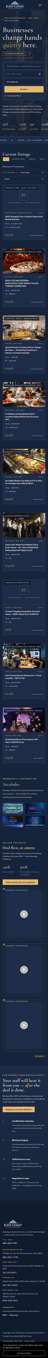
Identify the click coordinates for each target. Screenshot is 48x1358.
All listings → (10, 172)
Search (24, 89)
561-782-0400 (10, 1285)
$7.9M (9, 435)
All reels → (40, 1056)
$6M (8, 630)
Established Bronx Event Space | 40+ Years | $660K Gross (21, 740)
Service (32, 159)
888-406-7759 (10, 1243)
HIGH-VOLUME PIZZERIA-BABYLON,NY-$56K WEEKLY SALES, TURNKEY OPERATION (22, 283)
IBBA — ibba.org (10, 1315)
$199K (9, 368)
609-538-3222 (10, 1300)
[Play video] (24, 914)
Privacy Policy (29, 1341)
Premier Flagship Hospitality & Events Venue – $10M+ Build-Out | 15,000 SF (22, 612)
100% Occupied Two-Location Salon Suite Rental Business (24, 218)
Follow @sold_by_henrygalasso (20, 882)
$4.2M (9, 694)
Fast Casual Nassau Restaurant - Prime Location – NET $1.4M (23, 676)
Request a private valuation (19, 1109)
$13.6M (9, 566)
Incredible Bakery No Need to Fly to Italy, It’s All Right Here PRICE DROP (23, 482)
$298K (9, 499)
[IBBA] (13, 821)
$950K (9, 301)
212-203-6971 (9, 1272)
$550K (9, 235)
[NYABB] (35, 808)
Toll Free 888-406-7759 (12, 1341)
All (6, 159)
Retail (42, 159)
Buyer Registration (14, 54)
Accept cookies (24, 1353)
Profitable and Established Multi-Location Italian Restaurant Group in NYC (22, 417)
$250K (9, 757)
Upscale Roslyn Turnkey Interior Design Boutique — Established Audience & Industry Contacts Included (23, 350)
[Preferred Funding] (13, 808)
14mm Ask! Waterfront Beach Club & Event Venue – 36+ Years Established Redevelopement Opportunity (21, 547)
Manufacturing (18, 159)
